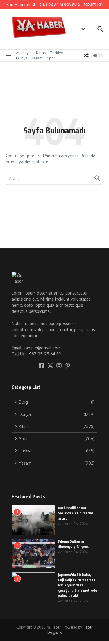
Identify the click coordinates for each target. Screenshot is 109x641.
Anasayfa (24, 52)
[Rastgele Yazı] (86, 55)
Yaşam (37, 58)
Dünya (21, 58)
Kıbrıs (41, 52)
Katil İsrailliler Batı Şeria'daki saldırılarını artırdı (75, 513)
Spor (51, 58)
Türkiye (56, 52)
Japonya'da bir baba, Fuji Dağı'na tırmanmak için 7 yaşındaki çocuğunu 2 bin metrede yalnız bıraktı (77, 585)
